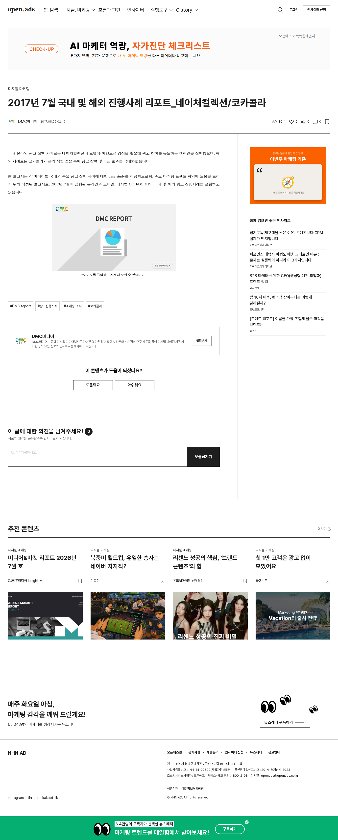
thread (33, 798)
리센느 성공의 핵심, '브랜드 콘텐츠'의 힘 (205, 562)
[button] (325, 529)
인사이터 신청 (316, 10)
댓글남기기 (203, 456)
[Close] (247, 822)
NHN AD (17, 753)
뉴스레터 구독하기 (278, 722)
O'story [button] (184, 10)
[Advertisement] (287, 423)
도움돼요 (93, 385)
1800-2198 (239, 775)
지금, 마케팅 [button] (78, 10)
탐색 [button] (54, 10)
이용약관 (172, 789)
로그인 (293, 10)
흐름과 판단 (109, 10)
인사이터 (135, 10)
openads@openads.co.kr (279, 775)
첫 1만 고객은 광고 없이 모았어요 (283, 562)
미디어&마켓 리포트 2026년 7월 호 (42, 562)
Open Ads (21, 10)
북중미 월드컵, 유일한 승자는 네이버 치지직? (125, 562)
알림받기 (201, 341)
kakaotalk (50, 798)
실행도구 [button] (159, 10)
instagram (16, 798)
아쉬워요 (135, 385)
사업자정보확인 (221, 770)
